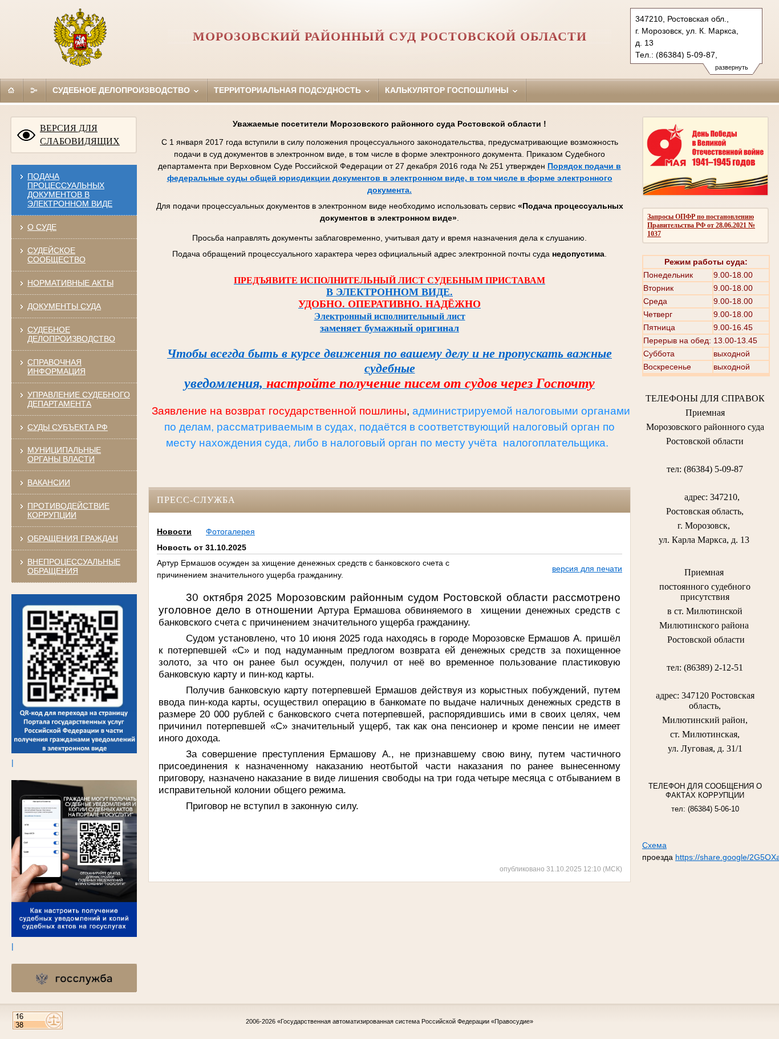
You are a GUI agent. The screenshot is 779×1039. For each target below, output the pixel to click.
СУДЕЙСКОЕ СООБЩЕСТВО (56, 255)
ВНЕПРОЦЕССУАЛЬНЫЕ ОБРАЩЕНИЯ (73, 566)
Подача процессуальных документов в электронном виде (69, 190)
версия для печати (587, 568)
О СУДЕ (41, 227)
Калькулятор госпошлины (448, 90)
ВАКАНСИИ (48, 482)
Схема (654, 845)
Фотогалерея (230, 531)
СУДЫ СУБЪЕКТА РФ (67, 427)
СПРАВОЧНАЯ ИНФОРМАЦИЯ (56, 367)
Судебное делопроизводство (122, 90)
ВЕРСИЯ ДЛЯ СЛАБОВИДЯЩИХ (80, 134)
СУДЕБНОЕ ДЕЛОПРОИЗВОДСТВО (71, 334)
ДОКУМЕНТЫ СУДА (64, 306)
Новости (174, 531)
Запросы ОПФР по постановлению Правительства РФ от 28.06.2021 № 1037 (701, 225)
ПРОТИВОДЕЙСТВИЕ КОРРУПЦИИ (68, 510)
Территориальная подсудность (288, 90)
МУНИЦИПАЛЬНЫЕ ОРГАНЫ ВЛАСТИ (64, 454)
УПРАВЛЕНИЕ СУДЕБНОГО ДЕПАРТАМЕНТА (78, 399)
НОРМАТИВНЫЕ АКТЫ (70, 282)
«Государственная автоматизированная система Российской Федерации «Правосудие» (405, 1021)
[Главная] (11, 90)
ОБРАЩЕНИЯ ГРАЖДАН (72, 538)
